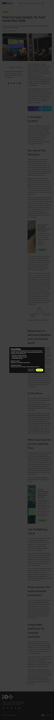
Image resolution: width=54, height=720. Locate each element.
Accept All (39, 370)
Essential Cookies (15, 361)
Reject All (31, 370)
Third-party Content (16, 365)
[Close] (43, 348)
